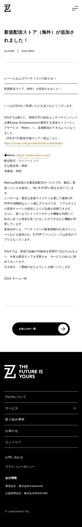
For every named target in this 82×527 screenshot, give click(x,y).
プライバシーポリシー (20, 466)
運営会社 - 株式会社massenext (24, 486)
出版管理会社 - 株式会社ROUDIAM (26, 493)
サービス (11, 408)
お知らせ (11, 430)
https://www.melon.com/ (33, 155)
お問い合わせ (14, 457)
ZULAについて (15, 397)
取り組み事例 (14, 419)
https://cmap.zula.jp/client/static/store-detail (33, 143)
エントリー (13, 442)
